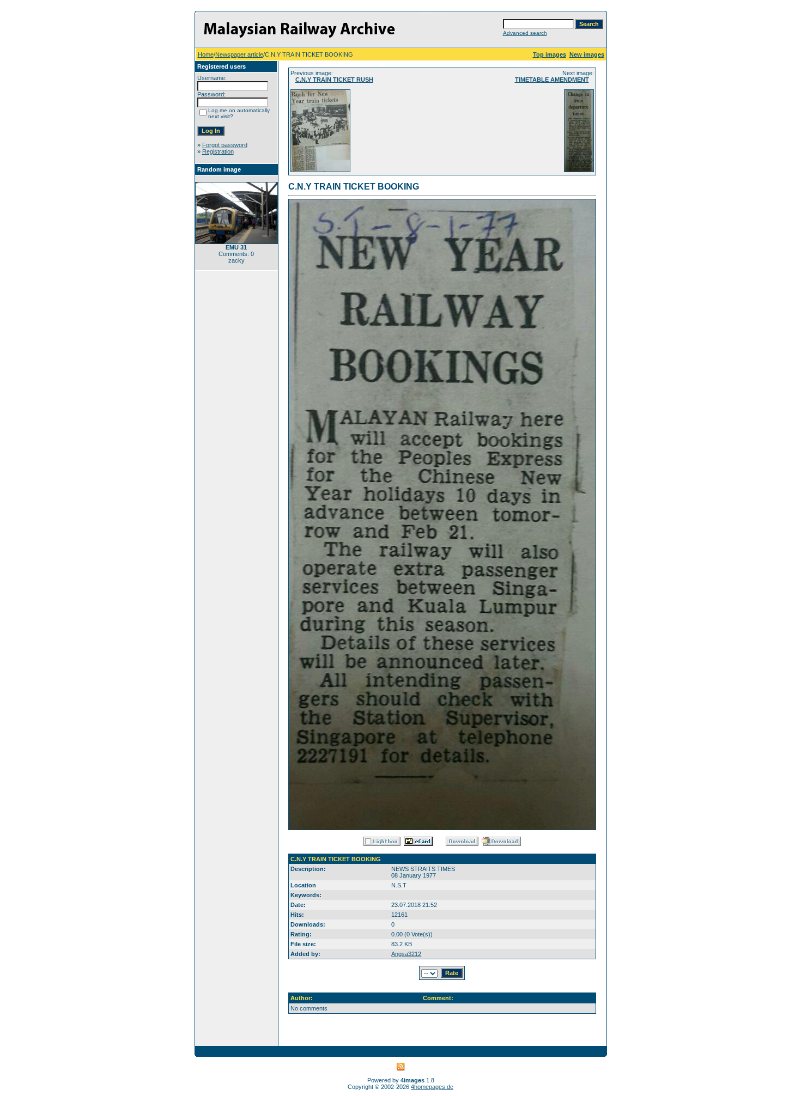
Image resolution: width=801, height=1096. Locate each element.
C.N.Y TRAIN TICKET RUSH (334, 79)
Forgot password (224, 145)
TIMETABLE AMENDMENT (552, 79)
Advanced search (525, 33)
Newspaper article (239, 54)
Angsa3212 (406, 954)
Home (206, 54)
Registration (218, 151)
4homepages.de (432, 1086)
